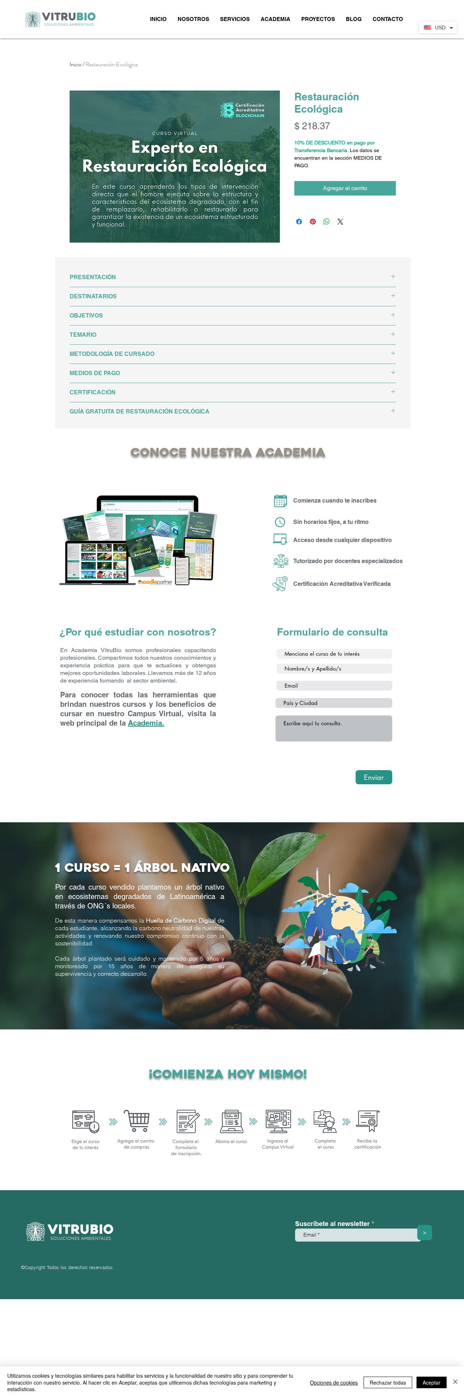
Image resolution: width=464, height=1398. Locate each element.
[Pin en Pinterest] (312, 221)
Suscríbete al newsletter (332, 1224)
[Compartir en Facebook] (299, 221)
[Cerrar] (455, 1382)
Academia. (146, 723)
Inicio (76, 64)
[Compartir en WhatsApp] (326, 221)
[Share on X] (340, 221)
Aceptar (431, 1382)
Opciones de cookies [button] (334, 1382)
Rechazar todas (388, 1382)
